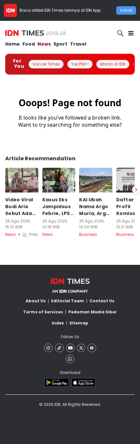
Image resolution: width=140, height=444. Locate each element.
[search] (120, 33)
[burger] (131, 33)
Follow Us (70, 336)
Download (70, 372)
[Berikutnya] (136, 189)
